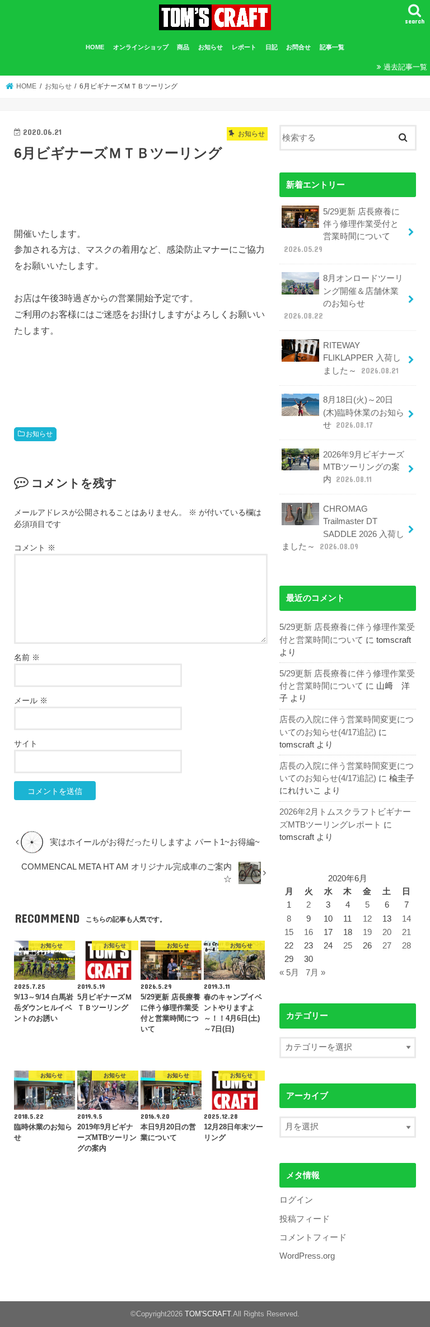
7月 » (315, 972)
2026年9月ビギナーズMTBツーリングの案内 (363, 467)
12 (367, 918)
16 (308, 932)
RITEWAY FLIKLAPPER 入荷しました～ (362, 358)
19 (367, 932)
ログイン (296, 1199)
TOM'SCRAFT (208, 1314)
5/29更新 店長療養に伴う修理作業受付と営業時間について (342, 230)
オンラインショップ (141, 47)
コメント (34, 547)
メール (31, 700)
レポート (244, 47)
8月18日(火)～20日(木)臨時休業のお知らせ (363, 412)
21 (406, 932)
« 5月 (289, 972)
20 (386, 932)
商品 (183, 47)
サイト (26, 743)
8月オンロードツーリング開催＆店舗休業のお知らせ (343, 297)
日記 (271, 47)
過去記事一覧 (405, 67)
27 (386, 945)
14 (406, 918)
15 (288, 932)
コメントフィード (313, 1237)
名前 (27, 657)
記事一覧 (332, 47)
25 (347, 945)
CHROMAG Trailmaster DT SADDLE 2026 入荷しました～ (343, 527)
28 (406, 945)
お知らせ (210, 47)
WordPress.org (307, 1255)
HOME (95, 47)
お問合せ (298, 47)
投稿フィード (304, 1218)
